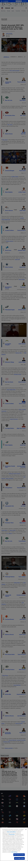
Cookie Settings (14, 852)
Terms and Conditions (11, 831)
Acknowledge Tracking (19, 858)
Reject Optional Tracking (19, 854)
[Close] (25, 829)
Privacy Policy (12, 834)
